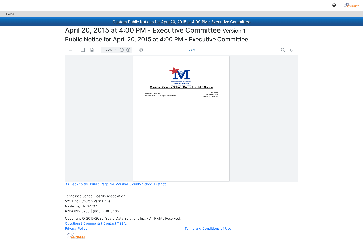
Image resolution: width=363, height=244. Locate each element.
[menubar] (181, 5)
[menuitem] (334, 5)
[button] (334, 5)
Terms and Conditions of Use (208, 228)
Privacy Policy (76, 228)
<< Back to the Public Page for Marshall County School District (115, 184)
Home (10, 14)
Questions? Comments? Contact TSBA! (96, 223)
